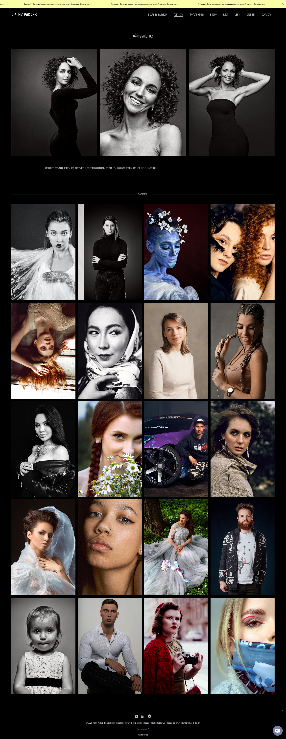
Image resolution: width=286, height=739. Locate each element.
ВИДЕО (213, 14)
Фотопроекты (197, 14)
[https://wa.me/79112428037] (142, 715)
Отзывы (251, 14)
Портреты (178, 14)
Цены (237, 14)
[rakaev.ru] (24, 14)
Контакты (266, 14)
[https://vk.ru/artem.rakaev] (136, 715)
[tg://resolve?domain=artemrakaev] (149, 715)
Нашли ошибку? (143, 729)
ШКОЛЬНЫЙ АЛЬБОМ (157, 14)
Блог (225, 14)
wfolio (146, 734)
